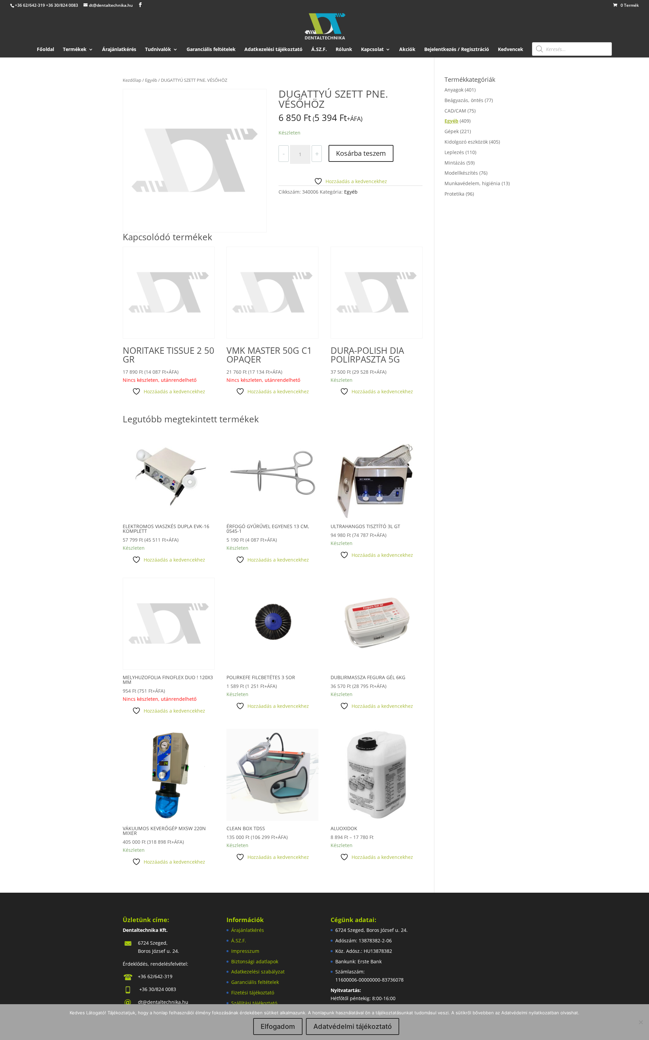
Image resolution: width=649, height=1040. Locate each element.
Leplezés (454, 152)
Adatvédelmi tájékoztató (352, 1026)
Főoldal (45, 49)
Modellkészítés (461, 173)
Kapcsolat (372, 49)
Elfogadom (278, 1026)
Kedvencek (510, 49)
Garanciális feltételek (211, 49)
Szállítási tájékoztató (254, 1003)
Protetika (454, 194)
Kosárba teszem (361, 153)
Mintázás (454, 162)
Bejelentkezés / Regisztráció (456, 49)
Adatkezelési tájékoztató (273, 49)
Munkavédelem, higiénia (472, 183)
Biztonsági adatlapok (254, 961)
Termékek (75, 49)
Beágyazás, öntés (463, 100)
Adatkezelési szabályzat (258, 971)
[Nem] (640, 1022)
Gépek (451, 131)
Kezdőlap (132, 80)
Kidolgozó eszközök (466, 142)
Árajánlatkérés (119, 49)
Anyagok (453, 89)
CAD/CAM (455, 110)
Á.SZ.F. (319, 49)
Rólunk (344, 49)
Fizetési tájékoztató (252, 992)
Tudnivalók (158, 49)
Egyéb (151, 80)
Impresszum (245, 951)
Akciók (407, 49)
